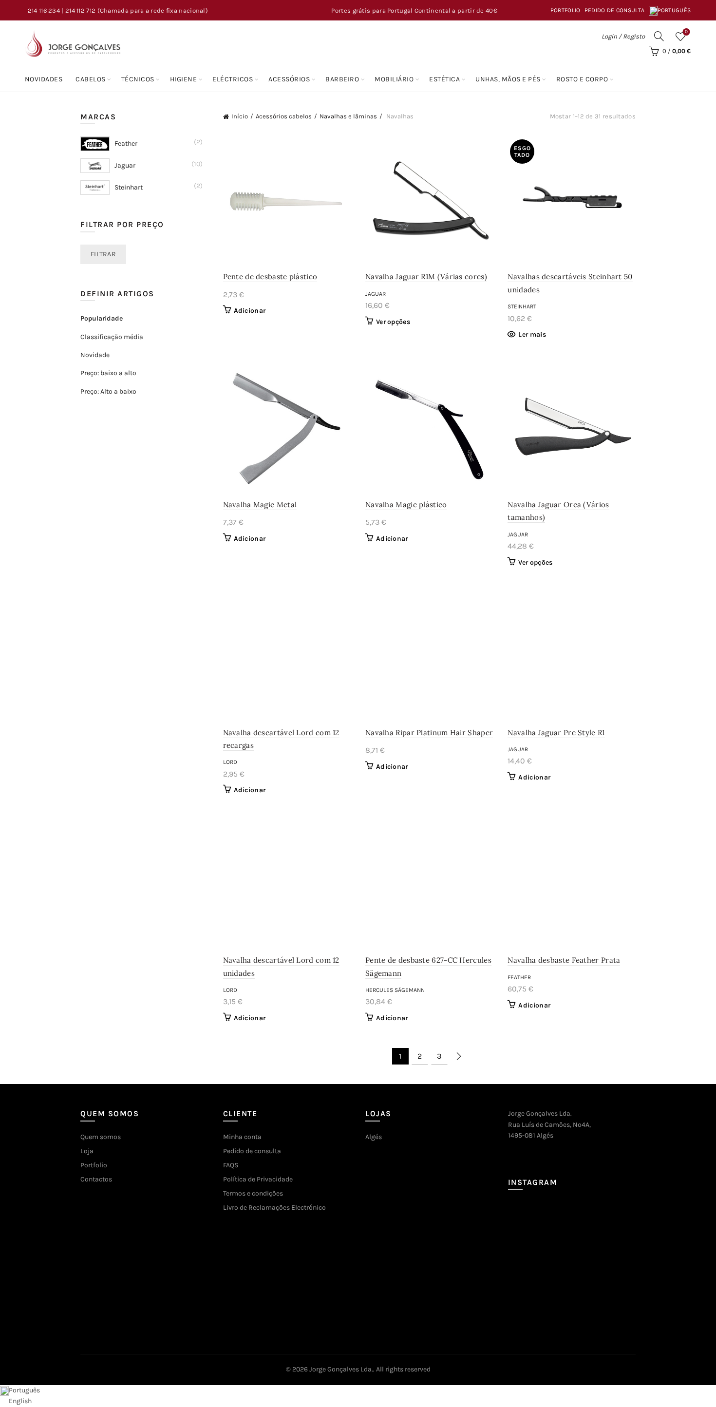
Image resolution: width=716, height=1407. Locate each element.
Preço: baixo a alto (108, 373)
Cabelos (90, 79)
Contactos (96, 1179)
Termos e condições (253, 1193)
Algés (373, 1137)
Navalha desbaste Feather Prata (564, 960)
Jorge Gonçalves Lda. (341, 1369)
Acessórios (289, 79)
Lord (230, 762)
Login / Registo (623, 36)
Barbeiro (342, 79)
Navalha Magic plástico (406, 504)
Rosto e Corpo (582, 79)
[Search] (659, 36)
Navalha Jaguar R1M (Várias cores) (426, 276)
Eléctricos (232, 79)
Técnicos (137, 79)
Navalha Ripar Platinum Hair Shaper (429, 732)
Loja (87, 1151)
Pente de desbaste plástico (270, 276)
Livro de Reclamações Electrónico (274, 1207)
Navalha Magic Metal (260, 504)
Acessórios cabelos (284, 116)
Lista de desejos (686, 32)
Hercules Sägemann (395, 990)
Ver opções (393, 322)
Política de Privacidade (258, 1179)
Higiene (183, 79)
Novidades (44, 79)
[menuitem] (670, 10)
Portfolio (565, 10)
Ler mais (532, 334)
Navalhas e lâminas (348, 116)
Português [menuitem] (24, 1390)
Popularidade (101, 318)
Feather (519, 977)
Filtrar (103, 254)
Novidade (95, 355)
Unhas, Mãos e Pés (508, 79)
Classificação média (111, 337)
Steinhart (522, 306)
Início (239, 116)
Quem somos (100, 1137)
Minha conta (242, 1137)
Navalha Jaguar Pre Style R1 (556, 732)
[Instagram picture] (528, 1222)
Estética (444, 79)
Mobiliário (394, 79)
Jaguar (375, 293)
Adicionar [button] (250, 310)
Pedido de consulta (614, 10)
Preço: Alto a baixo (108, 391)
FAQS (230, 1165)
